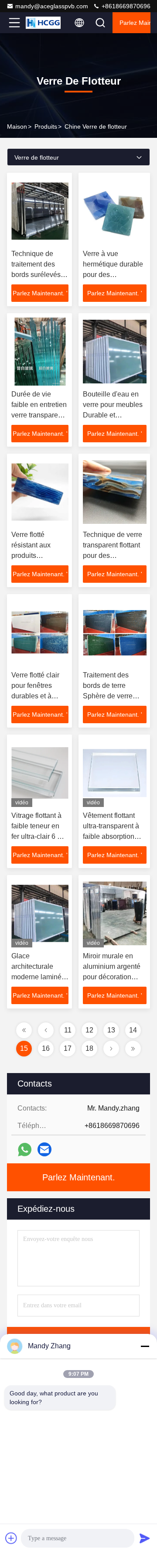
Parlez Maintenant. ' (40, 293)
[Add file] (11, 1538)
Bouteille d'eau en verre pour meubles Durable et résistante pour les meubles (113, 415)
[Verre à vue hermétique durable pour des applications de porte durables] (115, 211)
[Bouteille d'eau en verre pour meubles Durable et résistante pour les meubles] (115, 352)
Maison (17, 126)
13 (111, 1030)
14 (133, 1030)
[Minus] (145, 1346)
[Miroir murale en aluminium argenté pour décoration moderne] (115, 913)
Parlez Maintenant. (134, 22)
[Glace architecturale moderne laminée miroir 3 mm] (39, 913)
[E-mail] (44, 1149)
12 (89, 1030)
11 (68, 1030)
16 (46, 1048)
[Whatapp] (25, 1150)
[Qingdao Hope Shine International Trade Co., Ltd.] (43, 22)
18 (89, 1048)
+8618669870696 (125, 6)
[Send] (145, 1538)
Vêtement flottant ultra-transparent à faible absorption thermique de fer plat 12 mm (114, 836)
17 (68, 1048)
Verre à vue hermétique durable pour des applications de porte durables (113, 274)
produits (45, 126)
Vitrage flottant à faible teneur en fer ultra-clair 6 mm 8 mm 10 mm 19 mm (39, 836)
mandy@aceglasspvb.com (51, 6)
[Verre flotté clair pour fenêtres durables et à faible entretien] (39, 632)
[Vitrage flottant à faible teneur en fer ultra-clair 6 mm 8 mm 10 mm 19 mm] (39, 773)
